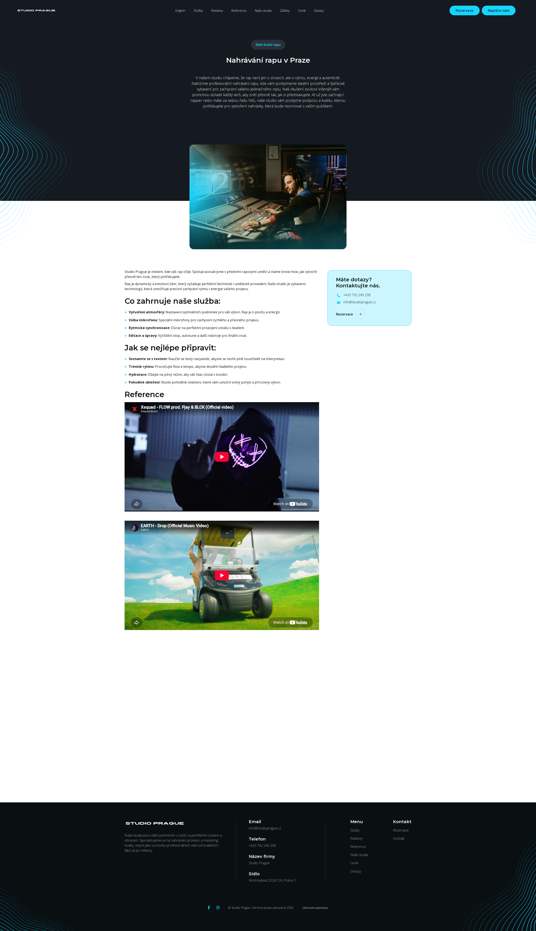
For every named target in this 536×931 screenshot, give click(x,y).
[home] (36, 10)
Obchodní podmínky (315, 907)
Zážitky (285, 10)
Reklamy (217, 10)
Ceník (302, 10)
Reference (238, 10)
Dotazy (319, 10)
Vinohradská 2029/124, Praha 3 (272, 880)
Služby (198, 10)
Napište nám (499, 10)
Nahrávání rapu (268, 44)
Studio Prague (259, 863)
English (180, 10)
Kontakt (399, 838)
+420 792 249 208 (356, 295)
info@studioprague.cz (359, 302)
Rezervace (465, 10)
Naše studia (263, 10)
